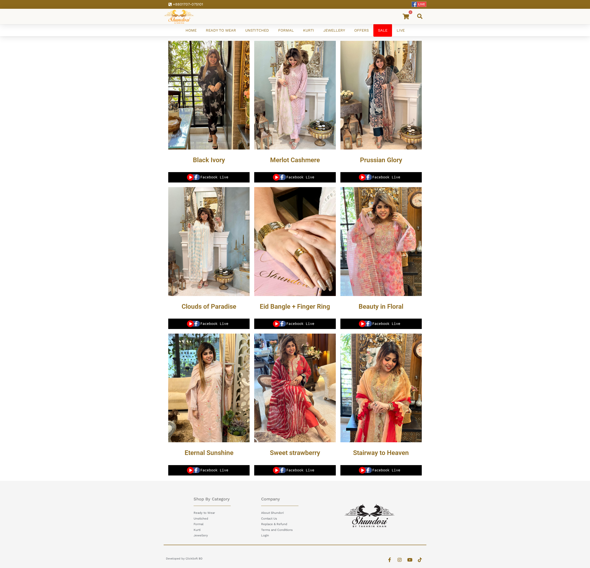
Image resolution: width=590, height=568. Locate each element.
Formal (286, 30)
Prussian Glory (381, 160)
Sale (382, 30)
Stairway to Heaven (381, 453)
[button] (420, 16)
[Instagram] (399, 560)
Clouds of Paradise (209, 306)
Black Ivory (209, 160)
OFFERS (361, 30)
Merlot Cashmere (295, 160)
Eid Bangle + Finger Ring (295, 306)
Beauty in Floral (381, 306)
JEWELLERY (334, 30)
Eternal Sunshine (209, 453)
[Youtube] (409, 560)
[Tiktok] (420, 560)
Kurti (308, 30)
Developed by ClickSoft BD (184, 558)
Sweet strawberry (295, 453)
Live (401, 30)
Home (191, 30)
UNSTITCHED (257, 30)
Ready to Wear (221, 30)
